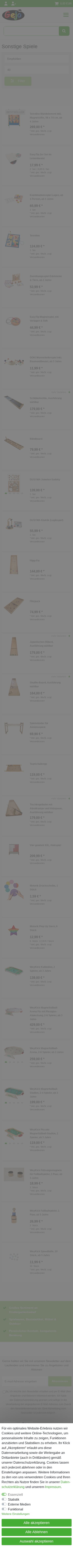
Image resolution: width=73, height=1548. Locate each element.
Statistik (13, 1499)
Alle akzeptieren (36, 1523)
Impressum (53, 1487)
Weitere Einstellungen (16, 1513)
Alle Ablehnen (36, 1532)
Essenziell (15, 1494)
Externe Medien (19, 1504)
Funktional (15, 1509)
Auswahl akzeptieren (36, 1541)
